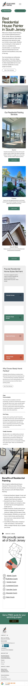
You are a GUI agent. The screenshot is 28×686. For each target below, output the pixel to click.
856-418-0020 (4, 640)
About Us (3, 662)
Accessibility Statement (5, 679)
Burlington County (12, 579)
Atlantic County (11, 576)
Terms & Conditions (5, 675)
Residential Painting (5, 655)
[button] (14, 208)
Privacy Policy (4, 677)
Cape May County (11, 589)
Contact (2, 663)
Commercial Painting (5, 656)
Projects (2, 660)
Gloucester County (11, 593)
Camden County (11, 582)
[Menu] (20, 4)
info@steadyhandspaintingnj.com (8, 643)
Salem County (10, 597)
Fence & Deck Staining (5, 658)
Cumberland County (12, 585)
